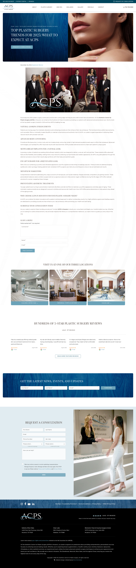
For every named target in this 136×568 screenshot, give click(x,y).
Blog (17, 26)
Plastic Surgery (46, 7)
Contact (101, 7)
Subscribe (108, 388)
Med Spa (59, 7)
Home (12, 26)
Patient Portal (21, 1)
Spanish (31, 1)
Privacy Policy (58, 469)
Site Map (58, 504)
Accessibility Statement (69, 504)
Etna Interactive (77, 560)
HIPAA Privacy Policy (109, 504)
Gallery (80, 7)
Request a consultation (22, 47)
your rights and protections (40, 540)
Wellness (69, 7)
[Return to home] (44, 516)
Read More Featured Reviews (68, 356)
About (34, 7)
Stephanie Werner (37, 65)
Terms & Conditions (85, 504)
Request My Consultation (124, 1)
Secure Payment (8, 1)
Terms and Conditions (44, 469)
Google (15, 349)
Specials (91, 7)
